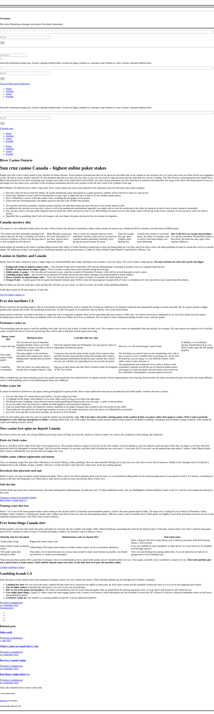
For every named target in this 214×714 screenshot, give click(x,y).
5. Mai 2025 (5, 640)
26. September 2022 (9, 605)
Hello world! (6, 632)
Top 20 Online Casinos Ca (12, 294)
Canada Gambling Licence (12, 567)
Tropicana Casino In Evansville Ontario (18, 497)
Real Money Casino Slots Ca (13, 500)
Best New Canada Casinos (13, 660)
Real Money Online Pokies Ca (15, 674)
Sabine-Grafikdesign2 (13, 602)
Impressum (4, 701)
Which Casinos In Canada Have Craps (19, 646)
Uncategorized (6, 608)
